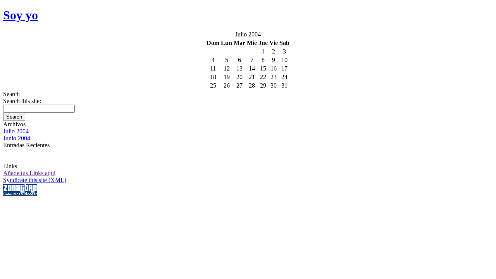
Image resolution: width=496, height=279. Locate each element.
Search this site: (22, 101)
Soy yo (20, 15)
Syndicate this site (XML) (34, 180)
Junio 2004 (16, 138)
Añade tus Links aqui (29, 173)
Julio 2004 (16, 131)
